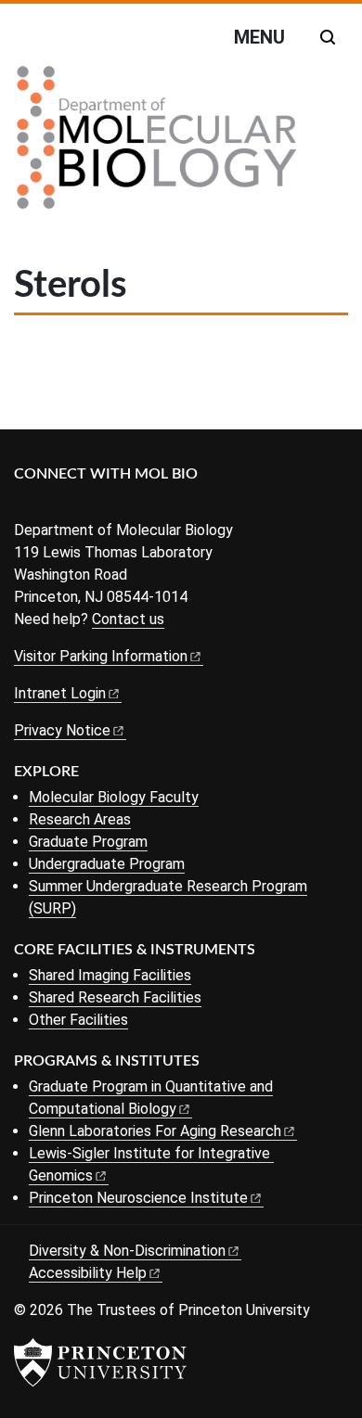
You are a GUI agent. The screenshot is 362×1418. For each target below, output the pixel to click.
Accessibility (88, 1273)
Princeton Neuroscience (138, 1198)
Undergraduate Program (107, 864)
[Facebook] (25, 505)
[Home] (157, 144)
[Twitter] (53, 505)
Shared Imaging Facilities (110, 975)
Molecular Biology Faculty (114, 797)
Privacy (62, 730)
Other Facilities (78, 1019)
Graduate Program (88, 841)
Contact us (128, 619)
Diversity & (127, 1250)
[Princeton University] (100, 1362)
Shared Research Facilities (115, 997)
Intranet (60, 693)
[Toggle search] (328, 37)
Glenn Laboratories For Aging (155, 1131)
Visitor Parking (100, 656)
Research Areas (80, 819)
